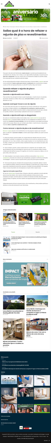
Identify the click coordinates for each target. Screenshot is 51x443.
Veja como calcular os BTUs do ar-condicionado (23, 249)
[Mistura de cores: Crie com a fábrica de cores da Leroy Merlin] (37, 324)
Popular (13, 232)
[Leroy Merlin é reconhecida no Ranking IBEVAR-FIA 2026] (14, 302)
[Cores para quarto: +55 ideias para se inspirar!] (42, 394)
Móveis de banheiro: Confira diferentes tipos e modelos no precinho (13, 343)
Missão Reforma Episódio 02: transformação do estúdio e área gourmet (40, 223)
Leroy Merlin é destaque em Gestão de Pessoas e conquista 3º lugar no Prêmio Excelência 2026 (36, 311)
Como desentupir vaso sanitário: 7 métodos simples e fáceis (26, 243)
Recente (38, 232)
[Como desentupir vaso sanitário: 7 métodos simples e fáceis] (6, 245)
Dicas (8, 26)
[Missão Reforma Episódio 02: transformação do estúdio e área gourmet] (41, 217)
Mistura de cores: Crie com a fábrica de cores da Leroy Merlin (36, 334)
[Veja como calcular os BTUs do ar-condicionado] (6, 251)
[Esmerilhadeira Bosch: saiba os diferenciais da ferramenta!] (25, 217)
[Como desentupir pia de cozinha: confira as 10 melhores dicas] (26, 392)
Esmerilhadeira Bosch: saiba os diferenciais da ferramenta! (24, 223)
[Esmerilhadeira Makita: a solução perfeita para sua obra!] (10, 217)
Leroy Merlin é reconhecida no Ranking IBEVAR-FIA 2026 (13, 312)
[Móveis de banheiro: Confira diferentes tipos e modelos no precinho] (14, 329)
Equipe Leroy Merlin (8, 38)
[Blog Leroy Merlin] (9, 4)
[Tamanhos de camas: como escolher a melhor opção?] (9, 396)
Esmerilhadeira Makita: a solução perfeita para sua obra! (9, 223)
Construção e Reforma (14, 26)
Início (5, 26)
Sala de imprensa (4, 419)
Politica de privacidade (5, 416)
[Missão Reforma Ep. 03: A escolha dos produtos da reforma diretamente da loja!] (26, 408)
